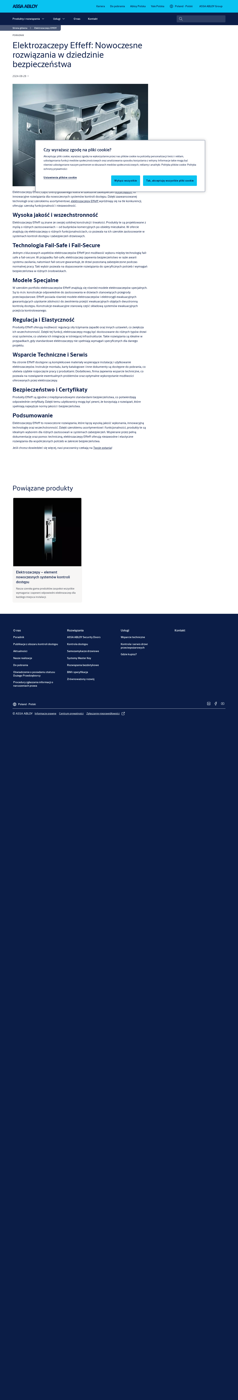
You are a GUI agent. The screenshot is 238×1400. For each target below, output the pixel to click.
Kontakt (93, 18)
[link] (100, 6)
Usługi (56, 18)
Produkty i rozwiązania (26, 18)
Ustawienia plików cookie (60, 177)
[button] (43, 19)
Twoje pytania (102, 448)
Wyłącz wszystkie (125, 180)
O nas (77, 18)
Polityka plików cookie (173, 164)
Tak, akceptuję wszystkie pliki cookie (170, 180)
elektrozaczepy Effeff (85, 201)
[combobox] (201, 18)
